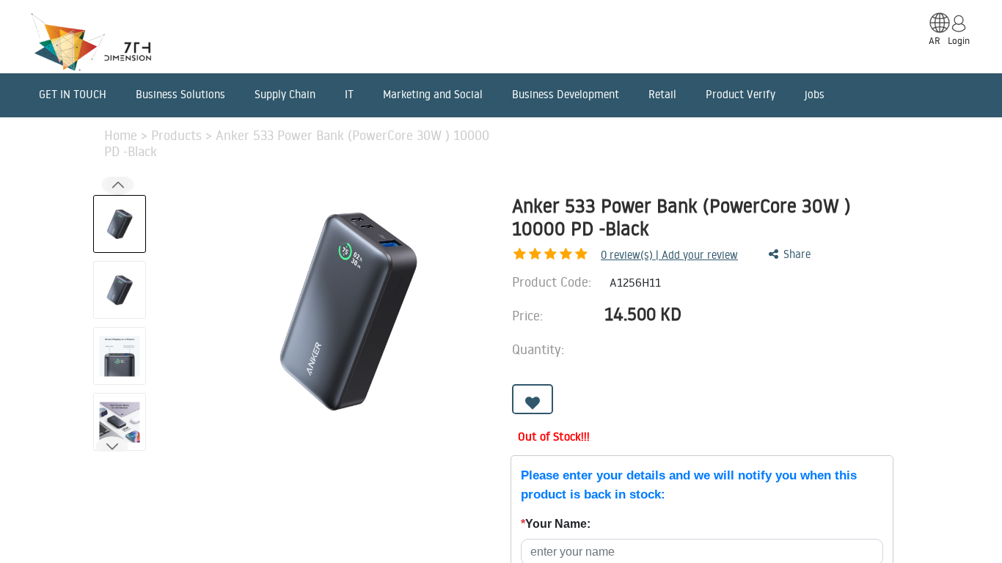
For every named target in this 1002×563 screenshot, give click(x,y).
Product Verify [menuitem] (740, 94)
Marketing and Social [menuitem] (433, 94)
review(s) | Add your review (669, 255)
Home (122, 135)
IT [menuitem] (349, 94)
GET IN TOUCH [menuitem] (72, 94)
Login (959, 40)
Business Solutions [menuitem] (180, 94)
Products (178, 135)
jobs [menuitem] (814, 94)
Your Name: (555, 524)
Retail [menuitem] (662, 94)
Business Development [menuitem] (565, 94)
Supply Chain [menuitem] (285, 94)
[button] (111, 446)
